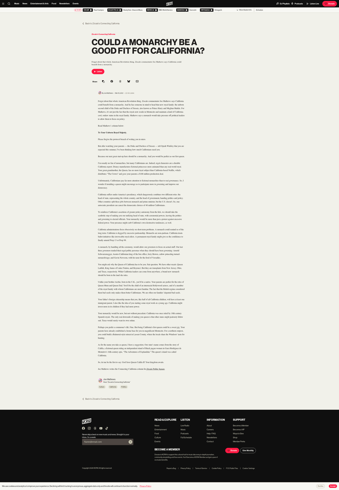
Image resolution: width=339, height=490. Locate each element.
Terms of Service (200, 468)
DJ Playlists (285, 4)
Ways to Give (238, 433)
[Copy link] (103, 81)
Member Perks (239, 441)
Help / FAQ (211, 433)
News (25, 3)
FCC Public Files (231, 468)
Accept (333, 486)
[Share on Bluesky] (128, 81)
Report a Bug (171, 468)
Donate (331, 4)
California (113, 387)
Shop (235, 437)
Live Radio (185, 425)
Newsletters (64, 3)
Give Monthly (248, 450)
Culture (101, 387)
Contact (210, 441)
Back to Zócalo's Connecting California (102, 23)
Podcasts (299, 4)
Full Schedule (186, 437)
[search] (10, 4)
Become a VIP (238, 429)
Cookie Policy (215, 468)
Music (16, 3)
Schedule (259, 10)
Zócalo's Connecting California (103, 34)
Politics (124, 387)
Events (76, 3)
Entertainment (161, 429)
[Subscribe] (130, 442)
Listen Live (314, 4)
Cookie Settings (249, 468)
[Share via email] (137, 81)
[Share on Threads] (120, 81)
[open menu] (4, 4)
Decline (320, 486)
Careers (210, 429)
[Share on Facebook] (111, 81)
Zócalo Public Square (155, 368)
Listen (99, 71)
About (209, 425)
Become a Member (241, 425)
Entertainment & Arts (39, 3)
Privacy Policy (184, 468)
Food (54, 3)
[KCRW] (86, 423)
